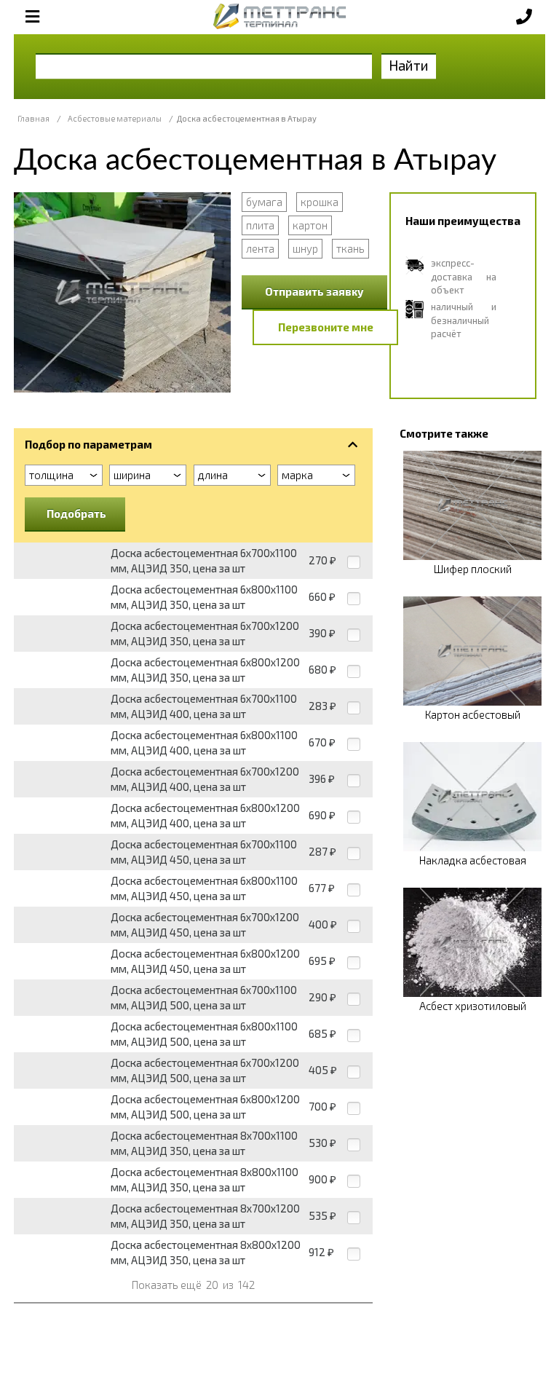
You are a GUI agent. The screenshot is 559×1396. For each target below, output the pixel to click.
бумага (264, 201)
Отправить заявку (314, 291)
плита (260, 225)
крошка (319, 201)
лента (260, 248)
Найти (409, 65)
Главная (33, 118)
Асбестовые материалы (115, 118)
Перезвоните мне (325, 327)
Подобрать (76, 513)
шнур (305, 248)
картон (310, 225)
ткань (350, 248)
